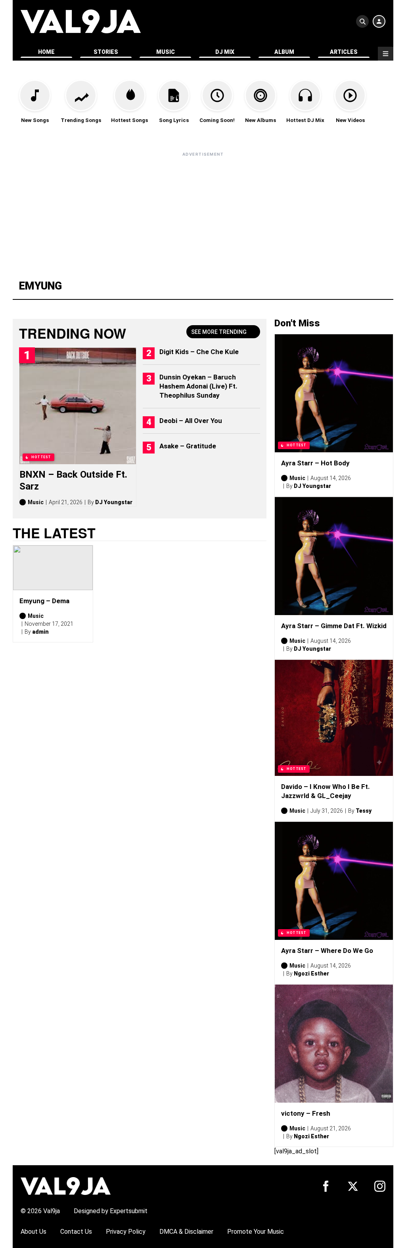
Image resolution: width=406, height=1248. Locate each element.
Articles (344, 52)
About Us (33, 1231)
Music (165, 52)
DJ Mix (224, 52)
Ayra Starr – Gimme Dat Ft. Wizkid (334, 626)
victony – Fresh (305, 1113)
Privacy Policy (126, 1231)
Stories (106, 52)
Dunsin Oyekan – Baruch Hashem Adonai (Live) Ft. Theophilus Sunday (198, 386)
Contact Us (76, 1231)
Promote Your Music (255, 1231)
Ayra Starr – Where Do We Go (327, 951)
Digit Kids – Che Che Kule (199, 352)
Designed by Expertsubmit (110, 1211)
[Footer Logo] (66, 1185)
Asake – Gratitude (187, 446)
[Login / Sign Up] (379, 21)
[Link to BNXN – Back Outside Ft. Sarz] (77, 406)
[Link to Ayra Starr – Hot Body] (334, 393)
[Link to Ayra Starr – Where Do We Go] (334, 881)
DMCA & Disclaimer (186, 1231)
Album (284, 52)
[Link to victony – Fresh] (334, 1044)
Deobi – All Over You (190, 421)
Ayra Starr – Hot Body (315, 463)
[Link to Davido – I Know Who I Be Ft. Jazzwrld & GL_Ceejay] (334, 718)
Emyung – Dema (44, 601)
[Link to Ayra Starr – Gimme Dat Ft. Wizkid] (334, 556)
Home (46, 52)
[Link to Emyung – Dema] (53, 567)
